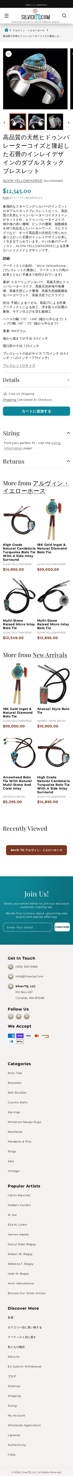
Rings (12, 1151)
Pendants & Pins (20, 1141)
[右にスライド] (68, 122)
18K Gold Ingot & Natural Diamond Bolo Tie (52, 548)
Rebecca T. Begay (21, 1264)
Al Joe (12, 1215)
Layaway (14, 1435)
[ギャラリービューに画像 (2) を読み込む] (36, 121)
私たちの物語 (16, 1347)
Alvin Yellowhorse (21, 1283)
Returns (13, 1356)
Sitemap (14, 1386)
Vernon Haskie (18, 1234)
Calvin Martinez (19, 1195)
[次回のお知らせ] (66, 5)
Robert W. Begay (20, 1254)
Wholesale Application (24, 1425)
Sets (11, 1161)
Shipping (10, 399)
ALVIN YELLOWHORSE (22, 181)
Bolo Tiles (15, 1073)
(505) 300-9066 (27, 966)
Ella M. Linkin (17, 1224)
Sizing (12, 1405)
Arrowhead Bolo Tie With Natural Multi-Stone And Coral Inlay (17, 782)
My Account (16, 1415)
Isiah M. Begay (18, 1273)
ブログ (12, 1376)
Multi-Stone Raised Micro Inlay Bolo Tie (19, 624)
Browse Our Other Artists (26, 1293)
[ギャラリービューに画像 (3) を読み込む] (55, 121)
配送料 (6, 197)
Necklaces (15, 1132)
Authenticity (17, 1445)
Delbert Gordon (19, 1205)
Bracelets (14, 1083)
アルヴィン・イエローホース (29, 30)
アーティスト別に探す (22, 1337)
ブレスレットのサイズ (19, 365)
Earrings (14, 1112)
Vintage (13, 1171)
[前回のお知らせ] (7, 5)
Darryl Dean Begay (22, 1244)
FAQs (12, 1454)
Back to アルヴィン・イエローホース (36, 850)
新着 (10, 1317)
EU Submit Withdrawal (24, 1366)
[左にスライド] (4, 122)
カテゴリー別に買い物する (25, 1327)
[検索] (64, 15)
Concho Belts (17, 1102)
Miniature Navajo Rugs (24, 1122)
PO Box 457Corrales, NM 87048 (30, 992)
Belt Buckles (17, 1092)
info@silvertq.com (29, 976)
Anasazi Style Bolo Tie (53, 710)
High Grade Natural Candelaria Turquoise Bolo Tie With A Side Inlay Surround (19, 552)
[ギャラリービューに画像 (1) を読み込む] (18, 121)
